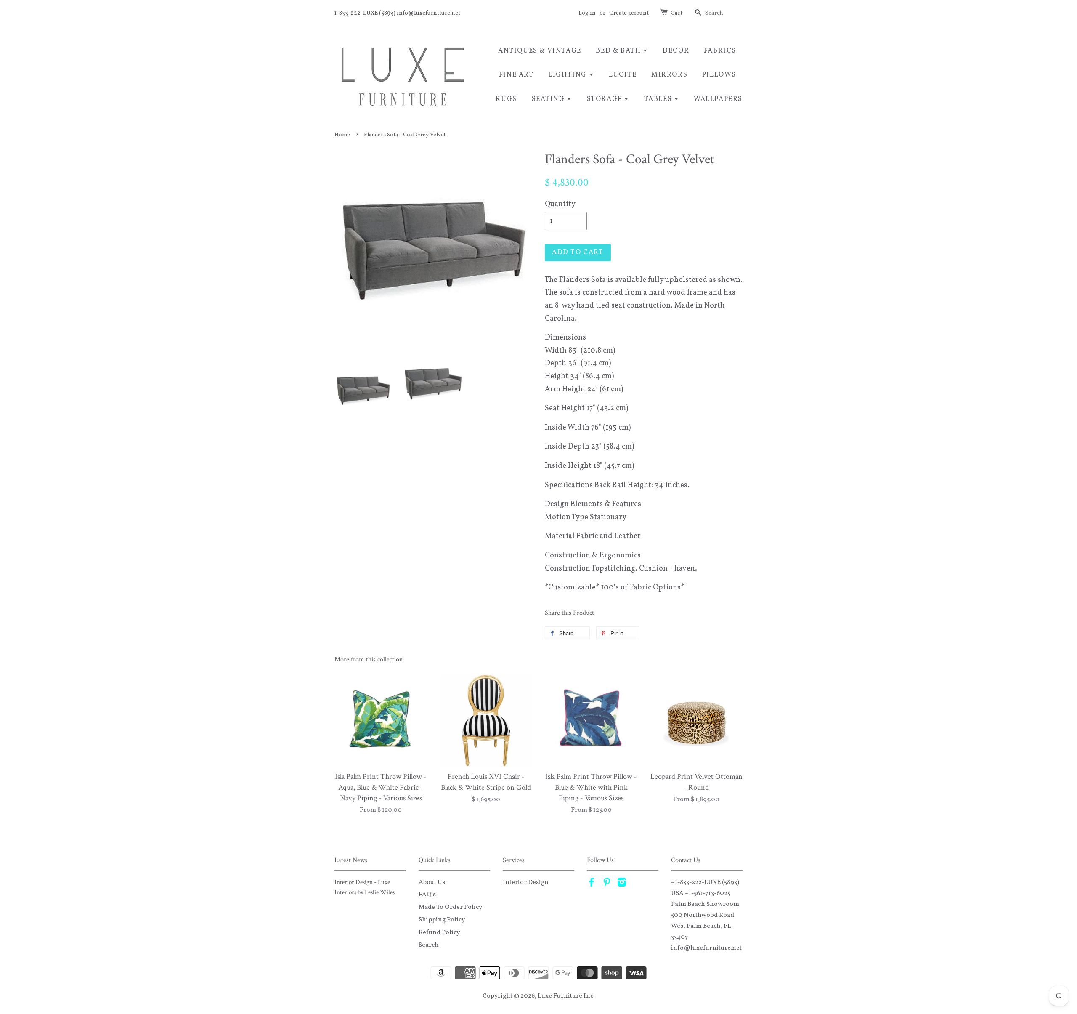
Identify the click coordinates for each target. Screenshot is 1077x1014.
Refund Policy (439, 932)
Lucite (623, 75)
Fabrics (720, 51)
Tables (659, 99)
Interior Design (526, 882)
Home (342, 135)
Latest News (350, 860)
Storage (605, 99)
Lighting (568, 75)
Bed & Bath (619, 51)
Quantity (560, 204)
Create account (629, 13)
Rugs (506, 99)
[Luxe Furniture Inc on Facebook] (591, 884)
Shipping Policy (442, 919)
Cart (676, 13)
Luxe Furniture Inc (565, 996)
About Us (432, 882)
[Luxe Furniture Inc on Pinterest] (606, 884)
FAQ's (427, 894)
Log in (587, 13)
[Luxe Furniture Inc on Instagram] (621, 884)
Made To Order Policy (450, 907)
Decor (676, 51)
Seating (549, 99)
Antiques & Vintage (539, 51)
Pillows (719, 75)
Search (429, 945)
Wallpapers (718, 99)
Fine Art (516, 75)
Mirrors (669, 75)
